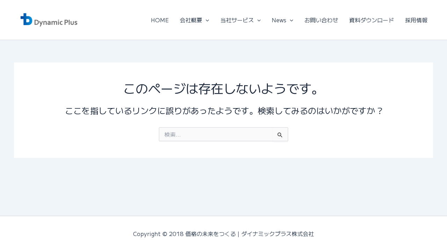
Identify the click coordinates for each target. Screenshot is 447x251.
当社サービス (237, 20)
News (279, 20)
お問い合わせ (321, 20)
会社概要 (191, 20)
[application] (205, 19)
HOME (160, 20)
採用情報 (416, 20)
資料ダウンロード (371, 20)
